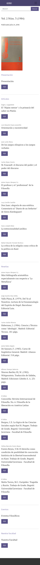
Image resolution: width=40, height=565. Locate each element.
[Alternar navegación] (36, 3)
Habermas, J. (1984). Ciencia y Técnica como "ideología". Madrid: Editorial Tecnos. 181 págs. (19, 328)
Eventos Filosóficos (10, 515)
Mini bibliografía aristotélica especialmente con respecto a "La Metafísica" (16, 278)
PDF (4, 87)
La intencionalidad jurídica (14, 228)
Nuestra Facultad (9, 539)
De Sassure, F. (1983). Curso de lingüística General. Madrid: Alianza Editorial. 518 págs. (18, 352)
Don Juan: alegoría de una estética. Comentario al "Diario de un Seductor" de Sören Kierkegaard (19, 208)
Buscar (34, 9)
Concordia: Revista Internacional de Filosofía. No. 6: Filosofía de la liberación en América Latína (18, 402)
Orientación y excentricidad (14, 127)
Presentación (7, 81)
